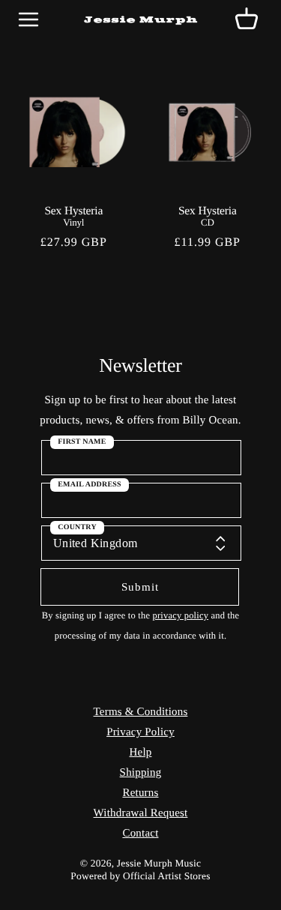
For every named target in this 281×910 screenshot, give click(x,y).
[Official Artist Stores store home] (141, 19)
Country (77, 527)
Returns (140, 793)
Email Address (89, 484)
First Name (82, 442)
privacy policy (180, 615)
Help (141, 753)
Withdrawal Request (141, 813)
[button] (247, 19)
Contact (140, 834)
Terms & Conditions (141, 712)
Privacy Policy (140, 732)
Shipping (141, 773)
